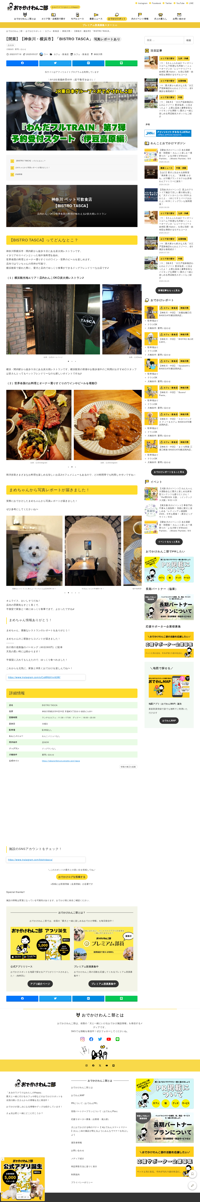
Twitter (168, 3)
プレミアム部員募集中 (103, 983)
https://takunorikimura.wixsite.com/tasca (61, 760)
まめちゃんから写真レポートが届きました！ (32, 167)
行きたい (192, 1174)
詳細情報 (18, 174)
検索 (188, 40)
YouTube (180, 3)
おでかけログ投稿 (192, 1186)
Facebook (156, 3)
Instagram (143, 3)
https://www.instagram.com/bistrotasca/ (30, 859)
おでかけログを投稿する (72, 876)
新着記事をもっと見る (169, 290)
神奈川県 (98, 54)
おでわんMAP (169, 720)
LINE (191, 3)
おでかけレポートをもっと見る (169, 472)
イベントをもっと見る (169, 542)
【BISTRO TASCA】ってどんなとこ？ (30, 160)
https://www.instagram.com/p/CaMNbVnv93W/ (34, 677)
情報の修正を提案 (128, 766)
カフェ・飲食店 (61, 54)
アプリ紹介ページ (40, 983)
